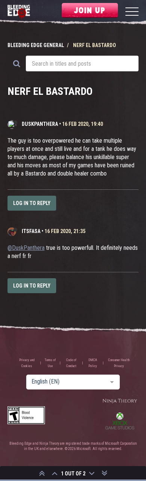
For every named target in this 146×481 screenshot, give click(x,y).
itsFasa (31, 231)
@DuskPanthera (26, 247)
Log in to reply (32, 203)
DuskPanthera (40, 124)
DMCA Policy (92, 363)
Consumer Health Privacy (119, 363)
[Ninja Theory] (120, 401)
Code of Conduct (71, 363)
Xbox (120, 421)
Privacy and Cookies (27, 363)
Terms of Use (50, 363)
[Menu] (132, 12)
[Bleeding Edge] (18, 12)
